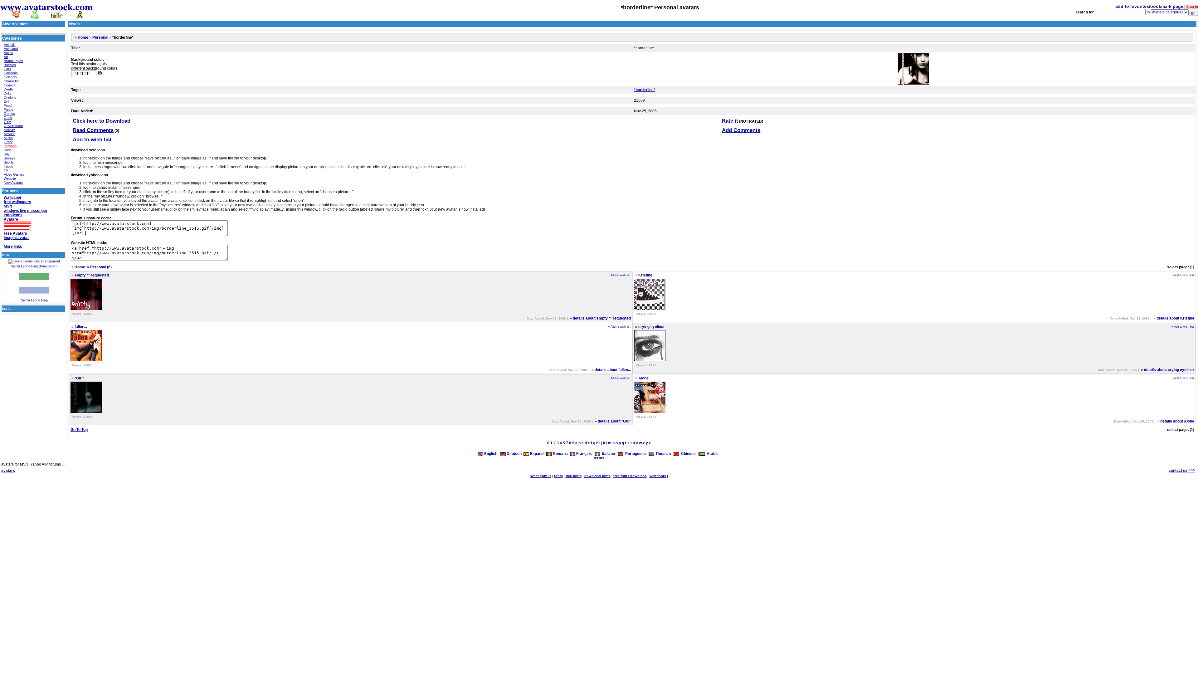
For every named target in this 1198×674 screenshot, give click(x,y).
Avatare (11, 219)
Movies (9, 134)
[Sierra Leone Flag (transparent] (34, 261)
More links (13, 246)
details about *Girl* (614, 421)
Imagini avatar (16, 238)
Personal (10, 146)
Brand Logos (13, 61)
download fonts (597, 476)
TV (6, 170)
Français (583, 454)
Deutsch (514, 454)
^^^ (1191, 470)
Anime (8, 53)
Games (9, 113)
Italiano (607, 454)
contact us (1178, 470)
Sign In (1192, 6)
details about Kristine (1175, 318)
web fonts (658, 476)
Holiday (9, 130)
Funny (8, 109)
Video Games (14, 174)
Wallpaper (13, 197)
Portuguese (634, 454)
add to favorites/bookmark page (1149, 6)
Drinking (10, 97)
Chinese (687, 454)
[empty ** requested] (86, 308)
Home (83, 37)
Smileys (10, 158)
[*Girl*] (86, 411)
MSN (8, 206)
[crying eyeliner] (649, 360)
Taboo (8, 166)
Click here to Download (101, 121)
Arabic (711, 454)
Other (8, 142)
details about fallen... (613, 370)
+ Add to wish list (619, 275)
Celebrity (10, 77)
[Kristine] (649, 308)
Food (8, 105)
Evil (6, 101)
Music (8, 138)
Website (10, 178)
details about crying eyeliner (1169, 370)
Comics (9, 85)
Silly (7, 154)
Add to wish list (92, 140)
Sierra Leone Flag (34, 300)
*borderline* (644, 90)
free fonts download (630, 476)
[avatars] (47, 16)
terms (599, 458)
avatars (8, 470)
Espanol (536, 454)
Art (6, 57)
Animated (11, 49)
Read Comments (93, 130)
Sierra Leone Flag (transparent (34, 266)
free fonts (574, 476)
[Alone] (649, 411)
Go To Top (79, 429)
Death (8, 89)
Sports (9, 162)
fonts (558, 476)
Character (11, 81)
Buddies (10, 65)
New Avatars (13, 182)
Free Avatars (15, 233)
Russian (662, 454)
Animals (10, 44)
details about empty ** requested (602, 318)
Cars (7, 69)
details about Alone (1177, 421)
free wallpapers (17, 202)
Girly (7, 122)
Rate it (730, 121)
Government (13, 126)
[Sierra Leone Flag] (34, 297)
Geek (8, 118)
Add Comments (741, 130)
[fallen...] (86, 360)
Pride (8, 150)
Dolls (7, 93)
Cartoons (11, 73)
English (490, 454)
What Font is (540, 476)
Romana (560, 454)
